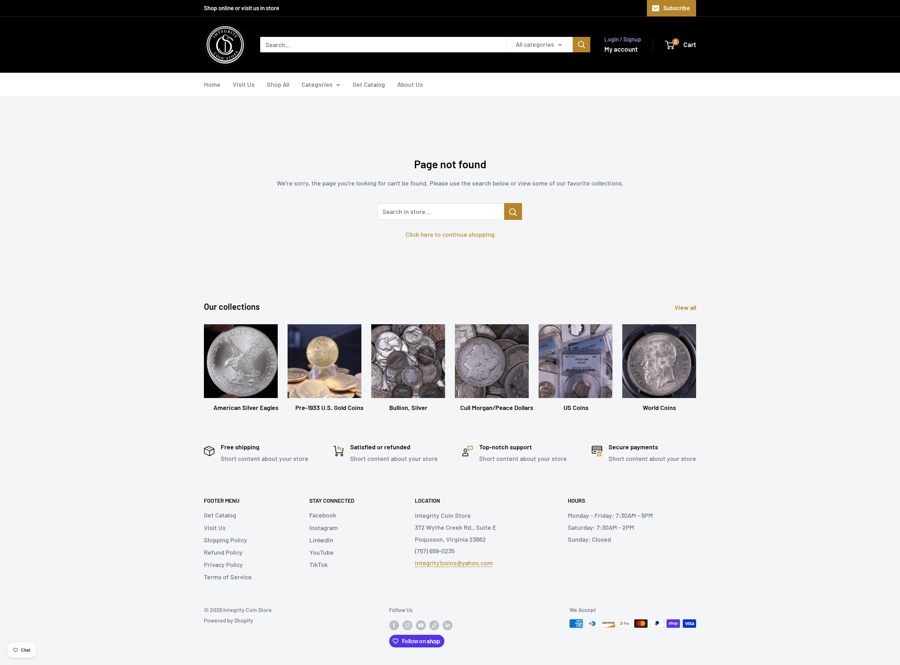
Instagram (323, 528)
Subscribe (676, 7)
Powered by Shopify (228, 620)
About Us (410, 84)
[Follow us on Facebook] (394, 624)
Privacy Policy (223, 564)
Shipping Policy (225, 540)
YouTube (321, 552)
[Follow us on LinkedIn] (447, 624)
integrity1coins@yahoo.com (454, 563)
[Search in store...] (513, 211)
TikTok (318, 564)
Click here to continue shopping (450, 234)
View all (686, 307)
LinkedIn (321, 540)
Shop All (278, 84)
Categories (317, 84)
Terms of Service (228, 577)
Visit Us (244, 84)
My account (621, 49)
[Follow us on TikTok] (434, 624)
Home (212, 84)
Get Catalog (369, 84)
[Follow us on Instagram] (407, 624)
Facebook (322, 515)
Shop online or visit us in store (241, 7)
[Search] (581, 44)
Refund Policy (223, 552)
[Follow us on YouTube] (421, 624)
